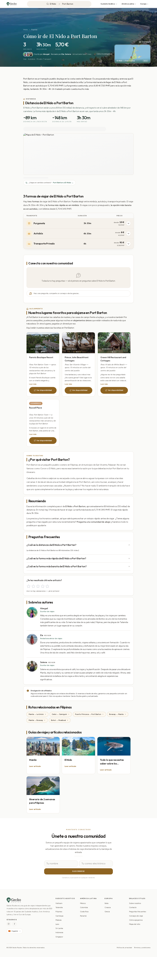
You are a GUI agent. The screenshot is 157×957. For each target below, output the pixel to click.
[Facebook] (14, 924)
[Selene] (31, 54)
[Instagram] (9, 924)
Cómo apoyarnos (136, 920)
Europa (143, 4)
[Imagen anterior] (35, 342)
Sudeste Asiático (108, 4)
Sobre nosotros (135, 903)
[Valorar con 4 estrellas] (43, 586)
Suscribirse (78, 871)
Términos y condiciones (142, 948)
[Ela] (28, 54)
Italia (106, 903)
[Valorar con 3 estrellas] (38, 586)
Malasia (58, 920)
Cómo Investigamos (104, 54)
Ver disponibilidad (44, 390)
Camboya (59, 916)
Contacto (132, 907)
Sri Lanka (59, 928)
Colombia (84, 907)
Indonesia (59, 932)
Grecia (107, 912)
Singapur (59, 937)
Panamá (83, 916)
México (83, 903)
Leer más (32, 384)
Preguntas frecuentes (137, 912)
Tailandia (59, 907)
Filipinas (34, 30)
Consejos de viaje (136, 916)
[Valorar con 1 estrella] (29, 586)
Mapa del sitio (134, 924)
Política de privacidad (124, 948)
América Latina (128, 4)
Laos (57, 924)
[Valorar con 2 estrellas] (33, 586)
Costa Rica (84, 912)
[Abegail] (25, 54)
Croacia (108, 907)
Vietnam (59, 903)
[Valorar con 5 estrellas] (47, 586)
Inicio (25, 30)
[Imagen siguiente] (51, 342)
